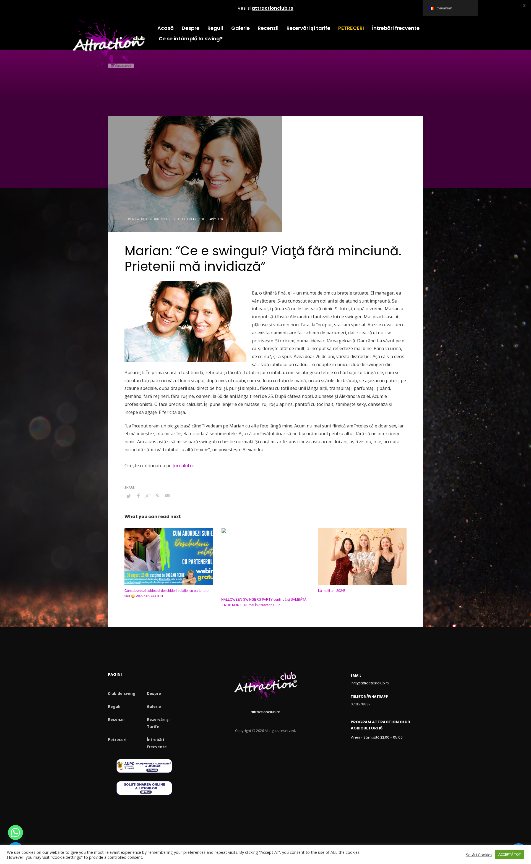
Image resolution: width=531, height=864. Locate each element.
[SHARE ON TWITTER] (128, 496)
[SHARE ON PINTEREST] (157, 496)
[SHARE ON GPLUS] (148, 496)
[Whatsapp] (15, 832)
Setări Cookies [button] (479, 854)
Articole (199, 219)
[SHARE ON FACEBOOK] (138, 496)
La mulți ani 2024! (331, 591)
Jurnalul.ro (183, 466)
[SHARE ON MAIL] (167, 496)
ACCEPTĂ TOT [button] (509, 854)
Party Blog (216, 219)
